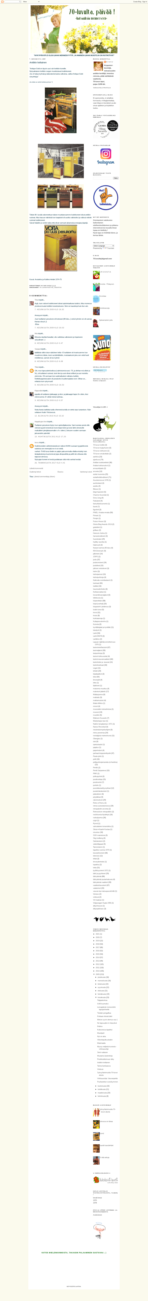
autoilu (95, 486)
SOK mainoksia (99, 835)
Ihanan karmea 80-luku (101, 548)
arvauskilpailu (98, 468)
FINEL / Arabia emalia (101, 512)
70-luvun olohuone (100, 451)
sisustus (58, 287)
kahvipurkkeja (98, 577)
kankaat (96, 583)
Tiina (36, 300)
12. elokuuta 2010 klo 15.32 (49, 416)
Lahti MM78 (97, 636)
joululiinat (96, 565)
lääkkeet (96, 686)
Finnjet (95, 518)
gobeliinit (96, 527)
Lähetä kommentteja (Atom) (44, 477)
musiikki (96, 715)
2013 (98, 961)
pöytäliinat (97, 797)
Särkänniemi (98, 841)
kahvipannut (97, 574)
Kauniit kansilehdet (106, 1145)
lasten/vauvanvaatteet (101, 659)
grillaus (95, 530)
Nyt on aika (101, 1036)
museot (96, 712)
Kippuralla (38, 391)
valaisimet (97, 888)
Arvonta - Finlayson (106, 284)
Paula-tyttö (97, 756)
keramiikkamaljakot (100, 595)
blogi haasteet (98, 492)
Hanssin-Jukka (99, 533)
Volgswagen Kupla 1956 (102, 903)
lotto (94, 683)
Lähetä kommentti (36, 468)
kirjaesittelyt (97, 601)
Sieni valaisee (102, 1052)
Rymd (95, 823)
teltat (95, 859)
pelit (94, 759)
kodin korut (97, 610)
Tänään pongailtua (104, 1013)
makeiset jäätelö (99, 691)
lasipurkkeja (97, 653)
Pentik (95, 768)
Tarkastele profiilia (102, 87)
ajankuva (96, 460)
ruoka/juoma (97, 818)
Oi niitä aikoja (104, 1157)
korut (95, 612)
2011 (98, 968)
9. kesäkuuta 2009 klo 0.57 (49, 400)
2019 (98, 941)
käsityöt (96, 630)
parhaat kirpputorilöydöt (102, 753)
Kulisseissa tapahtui (104, 1030)
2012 (98, 964)
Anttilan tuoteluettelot (101, 462)
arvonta (96, 471)
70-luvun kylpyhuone (101, 448)
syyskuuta (102, 987)
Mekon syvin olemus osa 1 (107, 1020)
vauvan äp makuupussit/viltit (103, 891)
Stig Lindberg (98, 838)
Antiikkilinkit (97, 1215)
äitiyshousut (97, 906)
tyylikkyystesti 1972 (100, 870)
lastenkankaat (98, 665)
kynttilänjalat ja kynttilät (101, 627)
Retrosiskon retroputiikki (102, 812)
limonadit (96, 680)
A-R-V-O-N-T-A (105, 272)
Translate (110, 248)
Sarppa (37, 349)
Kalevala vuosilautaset (101, 580)
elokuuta (101, 991)
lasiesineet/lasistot (100, 647)
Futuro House (98, 521)
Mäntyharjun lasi (99, 721)
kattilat (95, 586)
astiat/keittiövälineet (100, 477)
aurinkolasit (97, 483)
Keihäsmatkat (98, 592)
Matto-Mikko (98, 703)
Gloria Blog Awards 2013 (102, 524)
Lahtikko (96, 639)
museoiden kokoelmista (102, 709)
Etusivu (60, 472)
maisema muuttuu (100, 689)
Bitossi (95, 489)
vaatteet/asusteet (99, 885)
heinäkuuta (102, 994)
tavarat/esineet (98, 853)
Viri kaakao (97, 900)
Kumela (96, 624)
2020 (98, 937)
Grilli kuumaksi (102, 1004)
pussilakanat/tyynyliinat (102, 788)
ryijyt (95, 820)
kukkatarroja (97, 618)
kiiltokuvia (96, 598)
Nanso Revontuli (99, 727)
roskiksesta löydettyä (101, 815)
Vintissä (100, 1069)
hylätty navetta (98, 542)
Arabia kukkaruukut (100, 465)
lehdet (95, 671)
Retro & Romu (98, 803)
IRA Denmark (98, 551)
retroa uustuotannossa (101, 806)
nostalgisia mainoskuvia (102, 736)
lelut (94, 677)
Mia (36, 333)
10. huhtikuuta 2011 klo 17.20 (50, 437)
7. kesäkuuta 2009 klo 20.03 (49, 328)
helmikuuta (102, 1096)
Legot (95, 668)
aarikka (96, 457)
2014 (98, 957)
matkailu (96, 697)
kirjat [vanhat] (98, 604)
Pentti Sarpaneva (99, 770)
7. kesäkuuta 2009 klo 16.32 (49, 309)
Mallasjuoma (98, 694)
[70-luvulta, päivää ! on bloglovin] (100, 372)
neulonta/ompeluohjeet (101, 730)
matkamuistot (98, 700)
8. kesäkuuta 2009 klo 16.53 (49, 385)
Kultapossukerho (99, 621)
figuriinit (96, 510)
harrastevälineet (99, 536)
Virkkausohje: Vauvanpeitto (107, 1078)
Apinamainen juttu (106, 320)
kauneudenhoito (99, 589)
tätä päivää (97, 876)
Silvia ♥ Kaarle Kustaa (101, 829)
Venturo (96, 894)
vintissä (96, 897)
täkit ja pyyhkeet (99, 873)
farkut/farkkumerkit (100, 504)
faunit (95, 507)
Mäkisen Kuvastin (100, 718)
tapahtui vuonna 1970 (101, 850)
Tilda (36, 367)
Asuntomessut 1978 (100, 480)
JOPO (95, 557)
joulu (95, 560)
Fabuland (96, 501)
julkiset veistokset (99, 568)
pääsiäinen (97, 794)
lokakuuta (101, 984)
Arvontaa (102, 296)
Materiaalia (101, 1043)
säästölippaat (98, 844)
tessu (37, 442)
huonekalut (97, 539)
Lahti (95, 633)
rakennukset (97, 800)
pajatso (96, 747)
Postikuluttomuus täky (105, 1059)
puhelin (95, 785)
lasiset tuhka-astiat (100, 656)
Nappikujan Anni (41, 422)
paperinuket (97, 750)
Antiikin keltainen (38, 62)
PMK (95, 773)
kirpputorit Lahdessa (100, 607)
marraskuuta (103, 981)
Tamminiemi (97, 847)
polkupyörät (97, 776)
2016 (98, 951)
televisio (96, 856)
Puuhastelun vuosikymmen (107, 1082)
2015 (98, 954)
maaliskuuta (102, 1093)
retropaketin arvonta (100, 809)
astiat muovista (99, 474)
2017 (98, 947)
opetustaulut (97, 744)
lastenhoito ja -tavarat (101, 662)
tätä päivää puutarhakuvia (102, 879)
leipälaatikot (97, 674)
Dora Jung (97, 498)
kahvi (95, 571)
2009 (98, 974)
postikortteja (97, 779)
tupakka (96, 865)
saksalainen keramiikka (102, 826)
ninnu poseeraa (99, 733)
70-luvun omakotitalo (101, 454)
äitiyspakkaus (98, 909)
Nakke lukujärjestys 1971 (102, 724)
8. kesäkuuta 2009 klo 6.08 (49, 361)
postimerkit (97, 782)
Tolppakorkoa (102, 1000)
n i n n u (109, 62)
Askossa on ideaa (106, 1121)
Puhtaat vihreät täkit (104, 1016)
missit (95, 706)
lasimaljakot (97, 650)
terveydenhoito (98, 862)
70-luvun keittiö (46, 287)
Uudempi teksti (35, 472)
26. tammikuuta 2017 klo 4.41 (50, 463)
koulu (95, 615)
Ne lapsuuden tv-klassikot (107, 1023)
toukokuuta (102, 1086)
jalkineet (96, 554)
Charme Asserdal (99, 495)
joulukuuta (102, 977)
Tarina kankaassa (104, 1066)
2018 (98, 944)
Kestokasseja (104, 308)
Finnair (95, 515)
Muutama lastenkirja (105, 1056)
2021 (98, 934)
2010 (98, 971)
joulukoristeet (98, 562)
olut (94, 741)
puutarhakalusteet (99, 791)
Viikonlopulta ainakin (105, 1040)
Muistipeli (100, 1033)
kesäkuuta (102, 997)
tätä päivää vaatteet (100, 882)
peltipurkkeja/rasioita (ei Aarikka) (105, 762)
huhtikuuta (102, 1089)
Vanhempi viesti (86, 472)
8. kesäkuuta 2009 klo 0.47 (49, 343)
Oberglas (96, 739)
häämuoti (96, 545)
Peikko (99, 1026)
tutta (94, 868)
